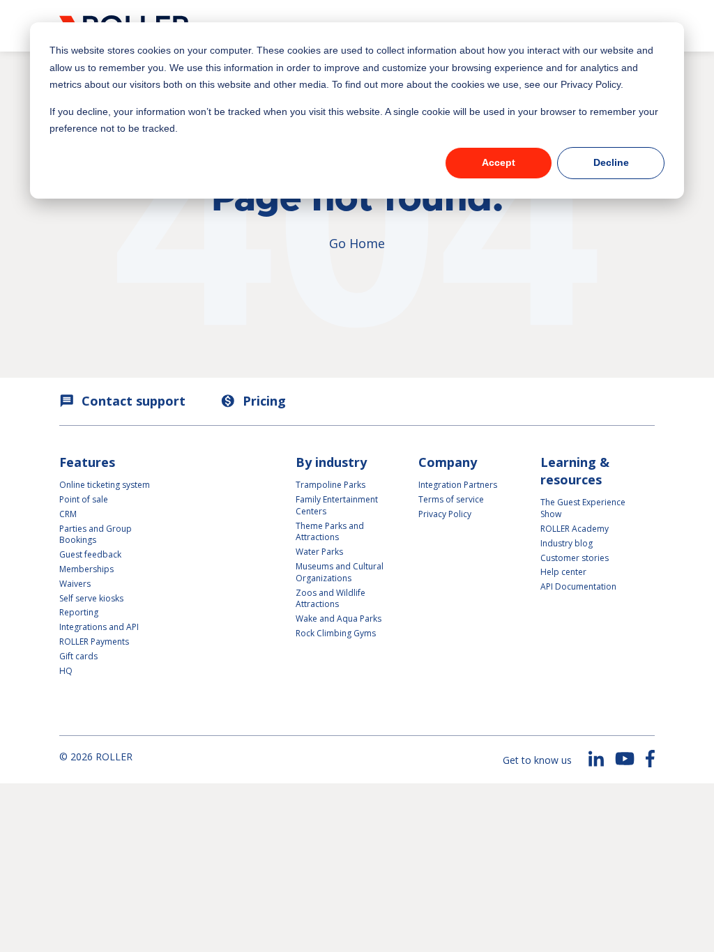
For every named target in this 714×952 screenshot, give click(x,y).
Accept (498, 162)
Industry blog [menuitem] (566, 543)
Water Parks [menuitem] (319, 552)
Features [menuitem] (87, 462)
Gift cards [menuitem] (78, 656)
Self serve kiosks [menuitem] (91, 598)
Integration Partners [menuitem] (457, 485)
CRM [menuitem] (68, 514)
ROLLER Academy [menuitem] (574, 529)
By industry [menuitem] (331, 462)
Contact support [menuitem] (122, 400)
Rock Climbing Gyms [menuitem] (336, 633)
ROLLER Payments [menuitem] (94, 641)
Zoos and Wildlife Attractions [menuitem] (330, 599)
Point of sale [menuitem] (83, 499)
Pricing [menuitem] (253, 400)
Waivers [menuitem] (75, 584)
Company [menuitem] (447, 462)
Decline (611, 162)
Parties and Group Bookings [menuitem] (96, 534)
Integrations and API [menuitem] (99, 627)
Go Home (357, 243)
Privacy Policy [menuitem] (444, 514)
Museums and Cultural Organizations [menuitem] (339, 572)
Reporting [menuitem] (78, 612)
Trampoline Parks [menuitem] (330, 485)
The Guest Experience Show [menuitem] (582, 508)
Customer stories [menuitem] (574, 558)
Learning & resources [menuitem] (574, 471)
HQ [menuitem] (66, 671)
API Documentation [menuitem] (578, 586)
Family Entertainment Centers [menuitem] (337, 505)
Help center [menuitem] (563, 572)
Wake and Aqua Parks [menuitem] (338, 618)
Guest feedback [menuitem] (90, 554)
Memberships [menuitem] (86, 569)
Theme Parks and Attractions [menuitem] (330, 532)
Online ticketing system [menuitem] (104, 485)
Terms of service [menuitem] (451, 499)
